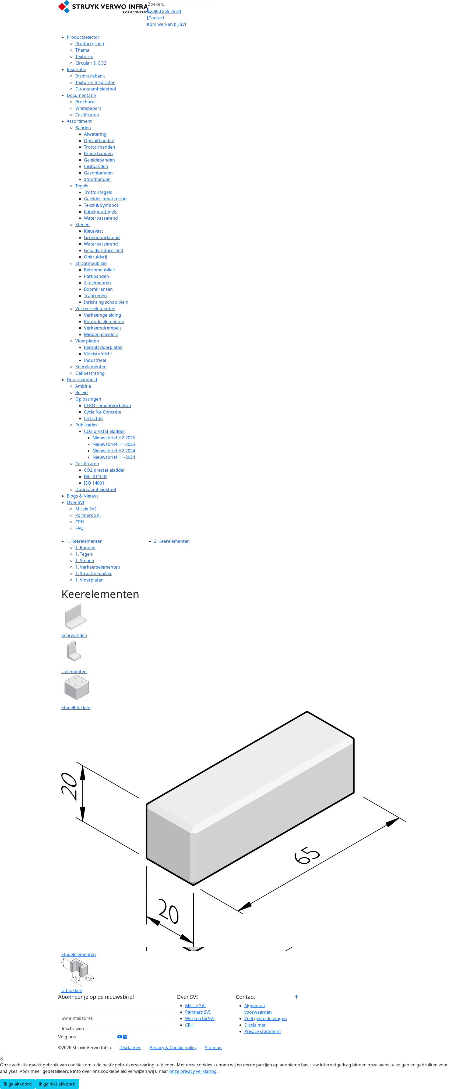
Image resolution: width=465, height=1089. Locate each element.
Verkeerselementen (95, 308)
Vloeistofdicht (98, 354)
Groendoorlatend (102, 237)
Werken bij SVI (199, 1018)
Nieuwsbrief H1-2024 (114, 457)
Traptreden (95, 296)
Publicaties (86, 425)
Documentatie (81, 95)
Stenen (82, 224)
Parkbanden (96, 276)
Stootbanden (97, 179)
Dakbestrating (90, 373)
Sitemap (213, 1048)
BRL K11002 (95, 476)
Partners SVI (88, 515)
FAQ (79, 528)
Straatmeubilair (91, 263)
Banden (83, 128)
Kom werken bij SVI (166, 24)
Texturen (84, 56)
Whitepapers (88, 108)
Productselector (83, 37)
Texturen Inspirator (95, 82)
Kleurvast (93, 231)
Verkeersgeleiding (102, 315)
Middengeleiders (101, 334)
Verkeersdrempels (103, 328)
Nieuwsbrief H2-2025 (114, 438)
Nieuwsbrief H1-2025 (114, 444)
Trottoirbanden (99, 147)
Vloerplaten (87, 341)
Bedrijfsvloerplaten (103, 347)
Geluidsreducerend (103, 250)
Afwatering (95, 134)
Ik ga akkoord (17, 1084)
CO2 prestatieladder (104, 431)
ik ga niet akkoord (57, 1084)
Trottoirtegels (98, 192)
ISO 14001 (94, 483)
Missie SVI (85, 509)
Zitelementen (97, 283)
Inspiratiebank (90, 76)
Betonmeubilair (99, 270)
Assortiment (79, 121)
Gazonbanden (98, 173)
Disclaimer (255, 1025)
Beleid (81, 392)
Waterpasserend (101, 218)
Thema (82, 50)
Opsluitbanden (99, 140)
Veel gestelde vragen (265, 1018)
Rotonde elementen (104, 321)
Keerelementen (91, 367)
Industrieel (95, 360)
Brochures (86, 102)
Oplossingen (88, 399)
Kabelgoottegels (100, 212)
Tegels (81, 186)
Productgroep (89, 44)
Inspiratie (76, 69)
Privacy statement (262, 1031)
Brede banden (98, 153)
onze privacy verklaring (193, 1071)
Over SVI (75, 502)
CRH (79, 522)
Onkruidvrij (95, 257)
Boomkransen (98, 289)
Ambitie (83, 386)
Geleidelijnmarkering (105, 199)
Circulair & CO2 (90, 63)
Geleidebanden (99, 160)
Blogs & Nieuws (82, 496)
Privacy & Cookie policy (173, 1048)
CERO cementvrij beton (107, 405)
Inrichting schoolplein (106, 302)
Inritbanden (96, 166)
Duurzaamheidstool (95, 89)
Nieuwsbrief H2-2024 (114, 451)
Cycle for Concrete (102, 412)
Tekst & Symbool (101, 205)
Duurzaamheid (82, 380)
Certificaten (87, 115)
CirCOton (93, 418)
